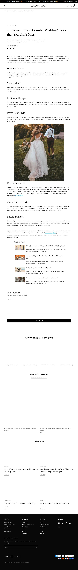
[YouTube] (71, 523)
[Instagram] (67, 523)
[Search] (71, 6)
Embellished (25, 526)
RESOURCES (25, 519)
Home (5, 10)
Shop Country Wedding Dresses (39, 377)
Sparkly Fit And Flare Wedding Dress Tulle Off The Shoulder (20, 428)
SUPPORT (42, 519)
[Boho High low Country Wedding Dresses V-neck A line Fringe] (57, 403)
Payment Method (8, 522)
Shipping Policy (7, 531)
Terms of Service (8, 529)
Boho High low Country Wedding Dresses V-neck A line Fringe (55, 429)
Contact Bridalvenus (45, 524)
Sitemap (42, 533)
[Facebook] (60, 523)
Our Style (24, 522)
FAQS (41, 531)
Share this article (12, 45)
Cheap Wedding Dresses (48, 365)
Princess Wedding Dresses (28, 524)
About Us (42, 522)
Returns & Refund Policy (9, 524)
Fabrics (23, 529)
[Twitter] (63, 523)
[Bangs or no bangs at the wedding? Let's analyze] (57, 488)
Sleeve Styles (25, 533)
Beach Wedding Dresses (66, 365)
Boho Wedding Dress (12, 365)
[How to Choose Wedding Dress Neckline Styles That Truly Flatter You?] (21, 454)
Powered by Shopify (25, 562)
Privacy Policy (7, 526)
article (41, 529)
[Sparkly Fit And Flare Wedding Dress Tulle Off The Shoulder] (21, 403)
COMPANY (6, 519)
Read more (6, 474)
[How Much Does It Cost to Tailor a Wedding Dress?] (21, 488)
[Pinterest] (60, 527)
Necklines (24, 531)
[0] (73, 6)
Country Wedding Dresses (30, 365)
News (9, 10)
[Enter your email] (36, 547)
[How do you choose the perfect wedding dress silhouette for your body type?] (57, 454)
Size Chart (42, 526)
